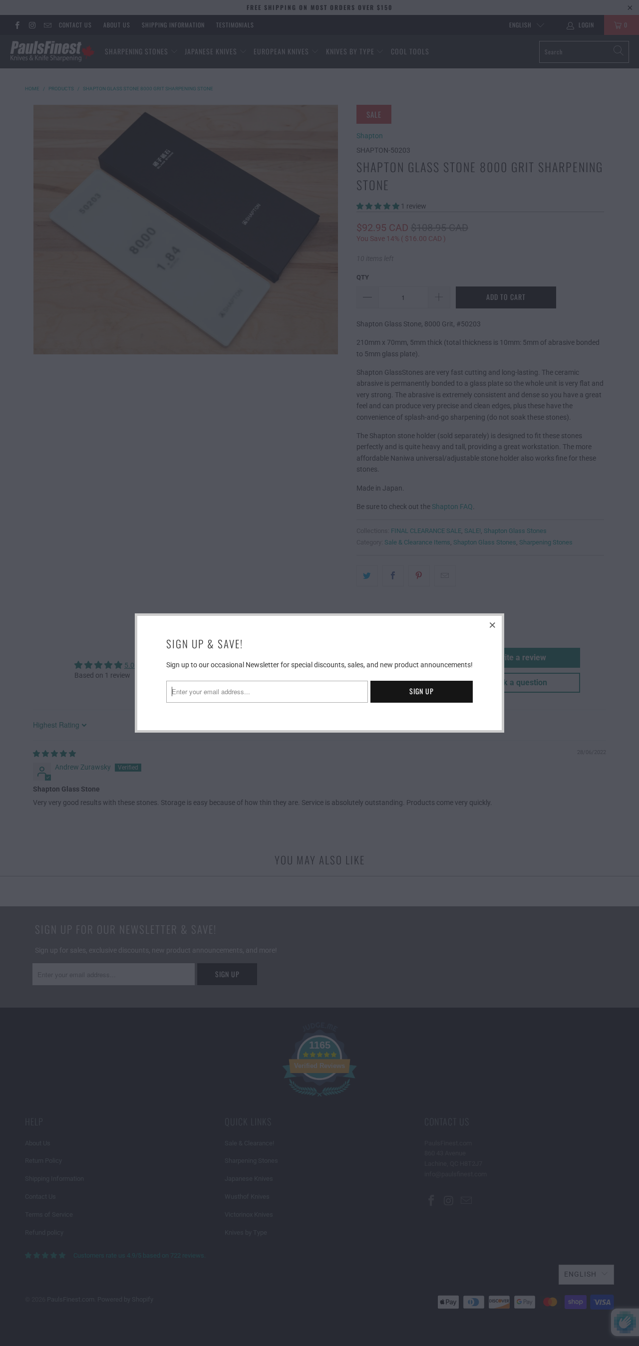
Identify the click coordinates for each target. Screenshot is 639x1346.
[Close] (493, 625)
